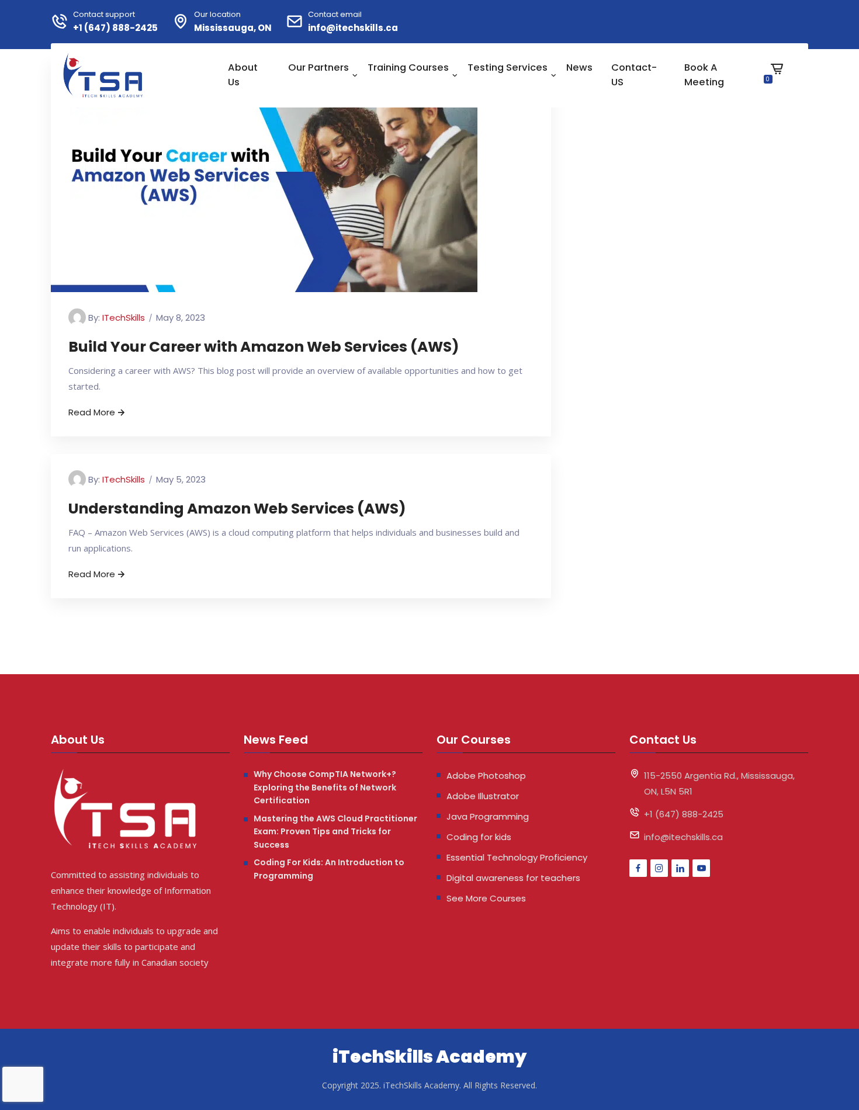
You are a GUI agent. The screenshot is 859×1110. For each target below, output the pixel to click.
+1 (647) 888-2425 (115, 28)
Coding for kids (478, 837)
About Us (243, 75)
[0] (777, 77)
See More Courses (486, 898)
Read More (91, 412)
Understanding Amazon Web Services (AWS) (237, 508)
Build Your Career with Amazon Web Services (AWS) (263, 347)
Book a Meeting (704, 75)
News (579, 67)
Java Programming (487, 816)
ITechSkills (123, 317)
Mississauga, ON (233, 28)
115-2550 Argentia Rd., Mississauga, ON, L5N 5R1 (719, 783)
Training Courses (408, 67)
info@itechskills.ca (353, 28)
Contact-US (634, 75)
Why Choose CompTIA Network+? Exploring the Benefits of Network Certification (325, 787)
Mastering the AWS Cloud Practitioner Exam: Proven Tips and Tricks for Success (335, 832)
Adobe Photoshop (486, 775)
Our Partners (318, 67)
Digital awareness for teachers (513, 878)
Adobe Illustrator (482, 796)
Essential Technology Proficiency (516, 857)
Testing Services (507, 67)
